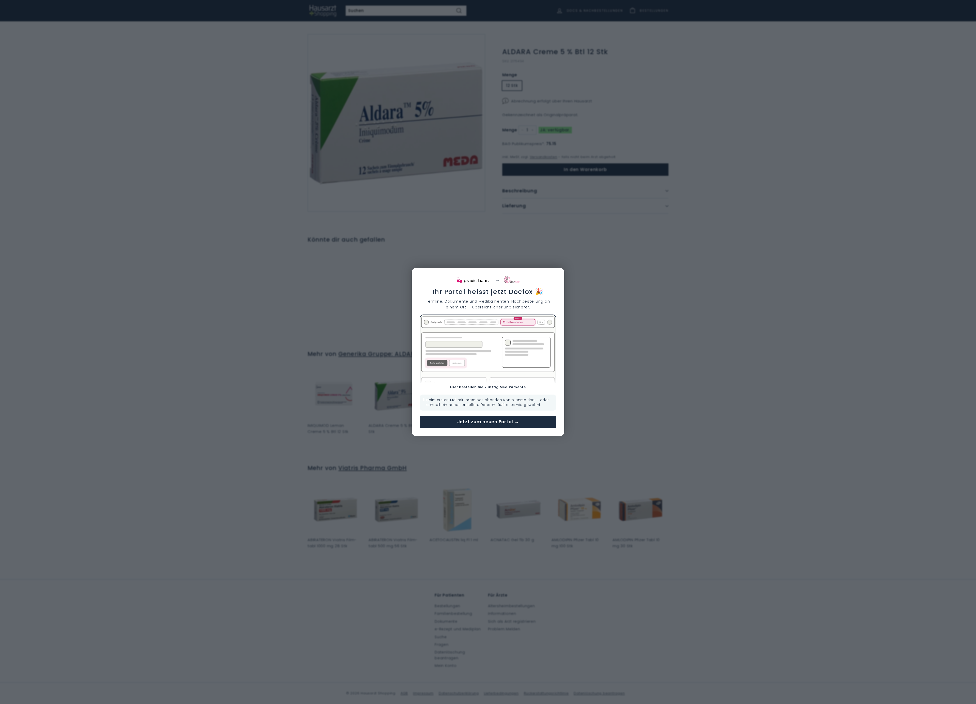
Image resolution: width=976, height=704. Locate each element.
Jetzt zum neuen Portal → (488, 422)
